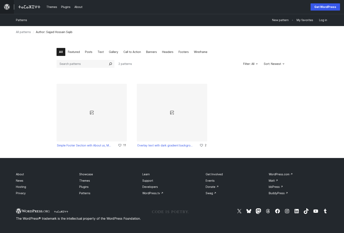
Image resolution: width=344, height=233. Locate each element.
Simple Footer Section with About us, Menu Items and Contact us (84, 145)
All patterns (23, 32)
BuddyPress (278, 193)
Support (147, 180)
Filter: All (248, 63)
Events (210, 180)
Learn (146, 174)
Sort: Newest (272, 63)
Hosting (21, 186)
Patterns (21, 20)
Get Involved (214, 174)
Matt (273, 180)
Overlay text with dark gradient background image (165, 145)
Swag (211, 193)
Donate (212, 186)
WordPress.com (281, 174)
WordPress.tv (152, 193)
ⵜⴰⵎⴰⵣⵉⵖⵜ (61, 211)
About (20, 174)
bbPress (276, 186)
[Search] (110, 64)
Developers (150, 186)
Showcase (86, 174)
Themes (84, 180)
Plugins (84, 186)
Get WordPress (325, 7)
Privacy (21, 193)
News (19, 180)
